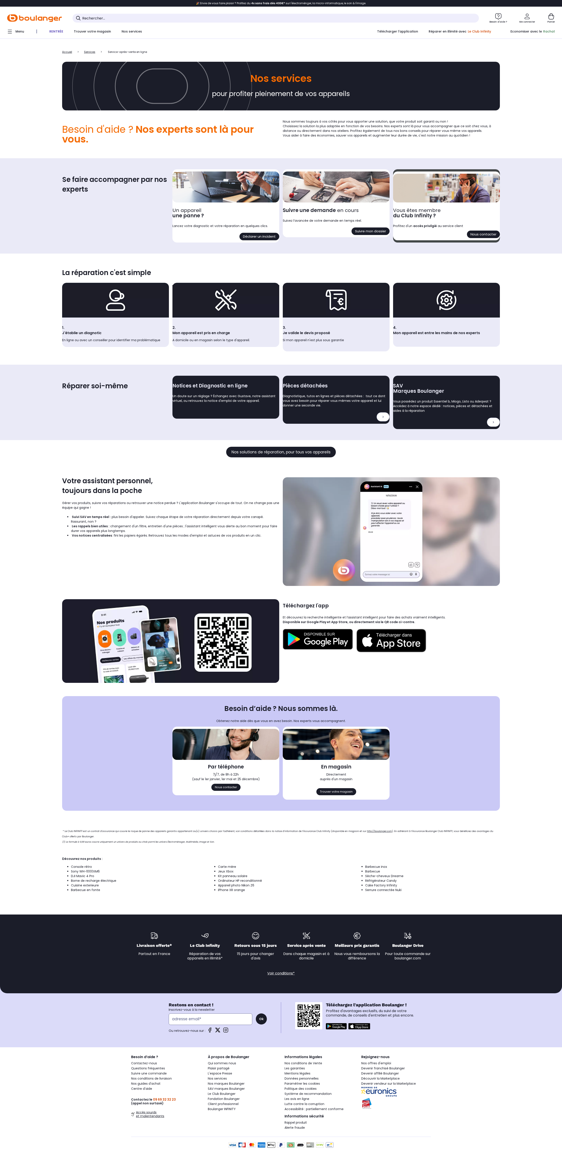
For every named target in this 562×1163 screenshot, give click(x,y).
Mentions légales (297, 1073)
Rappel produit (296, 1122)
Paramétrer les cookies (302, 1083)
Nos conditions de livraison (151, 1078)
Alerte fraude (295, 1127)
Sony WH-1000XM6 (85, 871)
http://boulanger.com (379, 831)
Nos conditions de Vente (303, 1063)
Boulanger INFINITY (222, 1109)
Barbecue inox (376, 867)
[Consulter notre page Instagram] (225, 1031)
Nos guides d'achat (146, 1083)
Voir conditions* (281, 973)
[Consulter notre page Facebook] (209, 1031)
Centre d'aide (141, 1088)
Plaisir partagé (218, 1068)
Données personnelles (302, 1078)
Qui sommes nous (222, 1063)
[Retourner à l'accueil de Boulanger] (34, 18)
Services (89, 52)
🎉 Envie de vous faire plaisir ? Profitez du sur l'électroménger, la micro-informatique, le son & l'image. (281, 3)
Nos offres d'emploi (376, 1063)
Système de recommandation (308, 1094)
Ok (261, 1019)
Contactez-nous (144, 1063)
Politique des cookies (301, 1088)
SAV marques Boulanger (226, 1088)
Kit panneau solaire (232, 876)
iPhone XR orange (231, 890)
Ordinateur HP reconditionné (240, 880)
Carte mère (227, 867)
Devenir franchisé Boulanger (383, 1068)
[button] (64, 40)
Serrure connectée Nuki (383, 890)
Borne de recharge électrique (93, 880)
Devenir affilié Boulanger (380, 1073)
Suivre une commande (149, 1073)
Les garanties (295, 1068)
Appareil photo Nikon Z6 (236, 885)
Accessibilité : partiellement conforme (314, 1109)
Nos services (217, 1078)
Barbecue (372, 871)
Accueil (67, 52)
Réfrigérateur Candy (381, 880)
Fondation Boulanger (224, 1099)
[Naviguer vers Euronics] (396, 1092)
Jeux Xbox (225, 871)
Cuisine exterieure (85, 885)
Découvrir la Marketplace (380, 1078)
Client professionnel (223, 1104)
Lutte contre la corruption (304, 1104)
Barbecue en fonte (85, 890)
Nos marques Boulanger (226, 1083)
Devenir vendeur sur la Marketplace (388, 1083)
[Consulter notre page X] (217, 1031)
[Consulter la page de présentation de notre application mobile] (336, 1026)
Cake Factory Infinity (381, 885)
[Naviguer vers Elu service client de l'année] (396, 1103)
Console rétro (81, 867)
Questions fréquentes (148, 1068)
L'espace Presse (220, 1073)
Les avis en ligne (297, 1099)
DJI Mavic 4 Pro (82, 876)
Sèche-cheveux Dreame (384, 876)
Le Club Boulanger (221, 1094)
